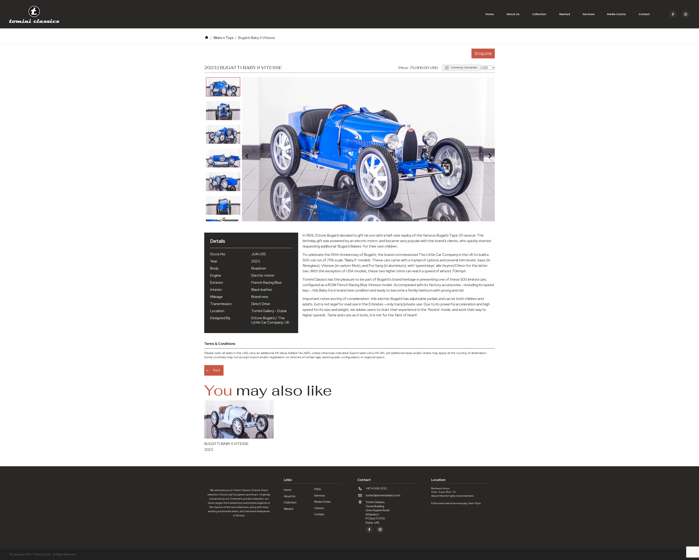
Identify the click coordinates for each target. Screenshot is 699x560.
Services (588, 14)
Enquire (483, 53)
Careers (319, 508)
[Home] (206, 37)
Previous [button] (224, 81)
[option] (223, 87)
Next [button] (224, 218)
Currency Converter (464, 67)
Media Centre (616, 14)
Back (216, 370)
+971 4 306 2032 (376, 488)
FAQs (317, 489)
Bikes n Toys (224, 37)
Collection (539, 14)
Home (490, 14)
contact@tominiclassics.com (383, 495)
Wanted (564, 14)
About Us (513, 14)
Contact (644, 14)
